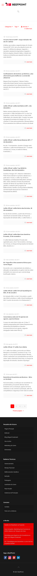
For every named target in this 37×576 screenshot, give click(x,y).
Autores (25, 26)
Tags (16, 26)
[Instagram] (9, 557)
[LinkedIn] (18, 557)
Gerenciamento (9, 463)
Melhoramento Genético (12, 472)
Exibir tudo (29, 28)
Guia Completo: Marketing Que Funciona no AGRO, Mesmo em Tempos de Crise (17, 530)
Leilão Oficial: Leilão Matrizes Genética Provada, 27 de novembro (16, 235)
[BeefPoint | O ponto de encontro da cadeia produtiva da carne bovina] (16, 4)
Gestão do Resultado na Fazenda (14, 525)
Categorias (8, 26)
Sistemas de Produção (11, 493)
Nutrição (7, 476)
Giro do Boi (8, 441)
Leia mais (29, 62)
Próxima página (17, 411)
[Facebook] (5, 557)
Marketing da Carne (10, 445)
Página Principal (9, 429)
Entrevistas (8, 449)
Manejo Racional (9, 468)
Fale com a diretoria (10, 511)
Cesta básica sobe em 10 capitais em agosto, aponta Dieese (15, 318)
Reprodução (8, 488)
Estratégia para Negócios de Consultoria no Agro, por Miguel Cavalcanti (17, 536)
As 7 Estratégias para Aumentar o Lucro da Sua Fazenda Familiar (18, 542)
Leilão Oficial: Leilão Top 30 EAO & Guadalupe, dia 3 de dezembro (14, 169)
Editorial (7, 433)
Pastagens (8, 480)
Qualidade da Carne (10, 484)
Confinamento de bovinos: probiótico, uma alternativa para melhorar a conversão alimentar (18, 76)
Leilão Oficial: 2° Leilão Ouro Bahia (15, 347)
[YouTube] (14, 557)
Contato (7, 507)
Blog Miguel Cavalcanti (11, 437)
